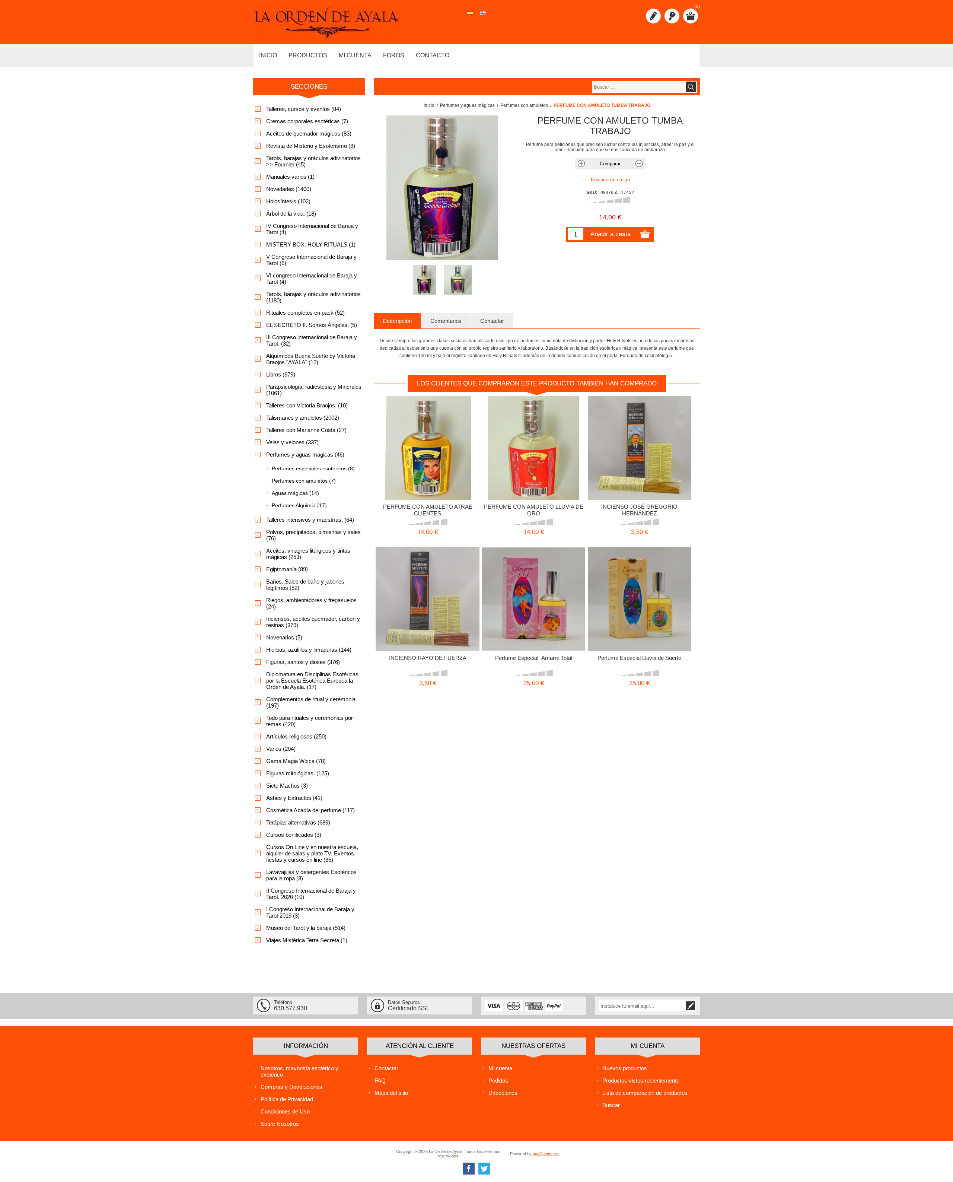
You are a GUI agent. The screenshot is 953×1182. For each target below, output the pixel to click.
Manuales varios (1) (290, 177)
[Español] (470, 17)
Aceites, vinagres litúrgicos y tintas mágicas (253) (308, 553)
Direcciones (502, 1093)
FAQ (380, 1080)
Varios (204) (281, 749)
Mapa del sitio (391, 1093)
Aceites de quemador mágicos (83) (308, 133)
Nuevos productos (624, 1068)
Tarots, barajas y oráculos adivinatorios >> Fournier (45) (313, 161)
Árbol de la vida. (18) (291, 213)
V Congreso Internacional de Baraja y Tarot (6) (311, 260)
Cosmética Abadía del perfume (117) (310, 810)
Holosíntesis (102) (288, 201)
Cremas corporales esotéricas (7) (307, 121)
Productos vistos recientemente (640, 1080)
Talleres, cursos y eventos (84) (303, 109)
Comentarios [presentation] (446, 321)
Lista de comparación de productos (645, 1093)
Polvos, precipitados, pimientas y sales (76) (313, 535)
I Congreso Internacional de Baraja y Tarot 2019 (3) (310, 912)
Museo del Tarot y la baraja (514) (305, 928)
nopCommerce (546, 1153)
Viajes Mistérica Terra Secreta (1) (306, 940)
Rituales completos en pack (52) (305, 312)
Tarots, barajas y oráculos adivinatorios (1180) (313, 297)
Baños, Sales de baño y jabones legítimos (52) (305, 584)
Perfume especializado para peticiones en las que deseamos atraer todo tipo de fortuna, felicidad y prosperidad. (640, 589)
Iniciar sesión (671, 16)
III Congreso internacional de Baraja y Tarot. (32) (311, 340)
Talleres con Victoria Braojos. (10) (307, 405)
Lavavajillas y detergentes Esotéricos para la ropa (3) (311, 875)
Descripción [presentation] (397, 321)
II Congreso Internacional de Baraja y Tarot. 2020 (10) (311, 893)
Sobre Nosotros (280, 1124)
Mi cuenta (500, 1068)
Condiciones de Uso (285, 1111)
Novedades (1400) (288, 189)
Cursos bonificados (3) (293, 835)
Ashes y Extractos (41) (294, 798)
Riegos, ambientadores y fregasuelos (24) (311, 603)
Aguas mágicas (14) (295, 493)
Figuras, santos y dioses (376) (303, 662)
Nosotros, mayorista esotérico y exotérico (299, 1071)
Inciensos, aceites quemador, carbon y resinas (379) (313, 622)
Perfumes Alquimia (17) (299, 505)
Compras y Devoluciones (291, 1087)
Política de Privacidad (287, 1099)
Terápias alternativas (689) (298, 822)
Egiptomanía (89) (287, 569)
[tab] (397, 320)
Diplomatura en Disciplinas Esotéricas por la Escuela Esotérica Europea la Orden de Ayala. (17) (312, 680)
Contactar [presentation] (492, 321)
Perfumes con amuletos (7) (304, 481)
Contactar (386, 1068)
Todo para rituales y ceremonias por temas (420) (309, 721)
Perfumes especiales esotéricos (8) (313, 468)
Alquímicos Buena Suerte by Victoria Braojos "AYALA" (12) (310, 359)
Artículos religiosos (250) (296, 736)
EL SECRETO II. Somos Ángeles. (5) (311, 325)
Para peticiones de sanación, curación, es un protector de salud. (640, 436)
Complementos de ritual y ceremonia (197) (311, 702)
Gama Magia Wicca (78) (296, 761)
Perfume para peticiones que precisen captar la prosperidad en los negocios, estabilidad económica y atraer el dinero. (427, 438)
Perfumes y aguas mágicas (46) (305, 454)
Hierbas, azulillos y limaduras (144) (308, 649)
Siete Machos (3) (287, 785)
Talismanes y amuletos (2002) (302, 417)
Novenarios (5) (284, 637)
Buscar (611, 1105)
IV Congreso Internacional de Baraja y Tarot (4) (312, 229)
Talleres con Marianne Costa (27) (306, 430)
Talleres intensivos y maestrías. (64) (310, 520)
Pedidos (498, 1080)
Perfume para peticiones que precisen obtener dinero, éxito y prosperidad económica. (533, 436)
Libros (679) (280, 374)
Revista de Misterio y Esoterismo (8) (310, 146)
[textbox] (638, 87)
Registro (653, 16)
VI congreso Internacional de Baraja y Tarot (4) (311, 278)
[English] (483, 17)
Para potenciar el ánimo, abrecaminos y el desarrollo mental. (427, 586)
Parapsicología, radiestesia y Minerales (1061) (313, 390)
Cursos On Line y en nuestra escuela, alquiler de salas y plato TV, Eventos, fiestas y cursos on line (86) (312, 853)
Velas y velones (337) (292, 442)
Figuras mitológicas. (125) (297, 773)
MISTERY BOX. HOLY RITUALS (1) (311, 244)
